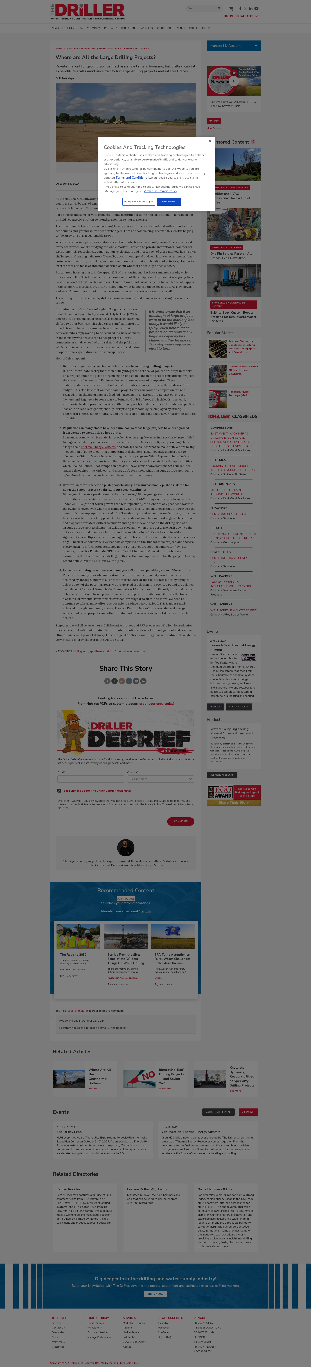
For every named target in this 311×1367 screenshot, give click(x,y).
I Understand (169, 201)
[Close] (210, 141)
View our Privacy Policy (160, 191)
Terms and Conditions (131, 178)
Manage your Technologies (138, 201)
